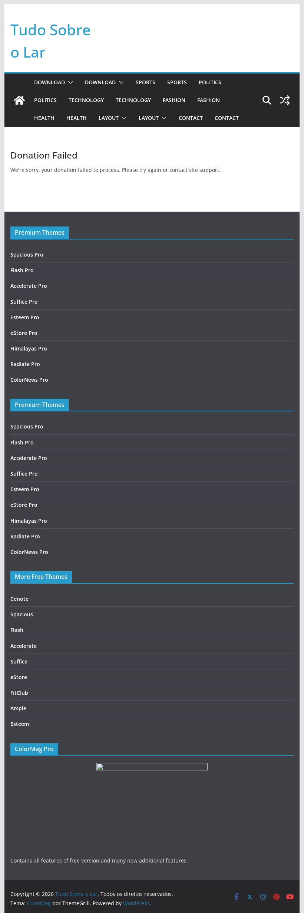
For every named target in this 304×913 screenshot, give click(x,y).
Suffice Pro (24, 301)
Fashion (174, 100)
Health (44, 117)
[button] (69, 82)
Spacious (21, 614)
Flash (16, 629)
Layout (109, 117)
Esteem (19, 723)
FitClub (19, 692)
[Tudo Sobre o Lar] (19, 100)
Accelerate (23, 645)
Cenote (19, 598)
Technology (86, 100)
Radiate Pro (25, 364)
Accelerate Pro (28, 285)
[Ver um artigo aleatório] (285, 100)
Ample (18, 708)
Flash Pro (22, 270)
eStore (18, 677)
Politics (210, 82)
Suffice (18, 661)
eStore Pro (23, 332)
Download (49, 82)
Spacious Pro (26, 254)
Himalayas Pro (28, 348)
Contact (191, 117)
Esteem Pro (24, 317)
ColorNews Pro (29, 379)
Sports (145, 82)
